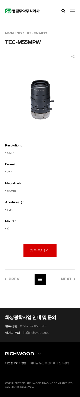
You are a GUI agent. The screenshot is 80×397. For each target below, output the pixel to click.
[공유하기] (73, 56)
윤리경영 (64, 363)
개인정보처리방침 (16, 363)
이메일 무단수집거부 (42, 363)
